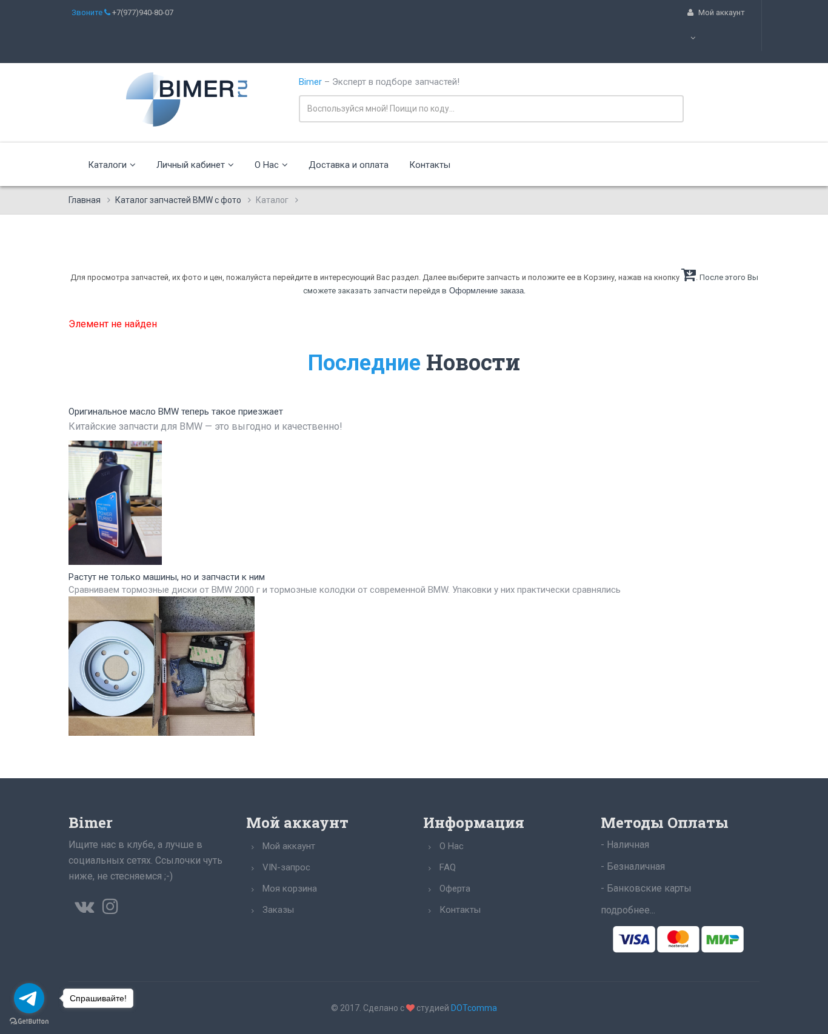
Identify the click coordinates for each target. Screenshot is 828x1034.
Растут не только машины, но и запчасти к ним (166, 577)
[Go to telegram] (29, 998)
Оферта (454, 888)
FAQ (447, 867)
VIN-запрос (286, 867)
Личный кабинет (190, 164)
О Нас (267, 164)
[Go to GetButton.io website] (29, 1022)
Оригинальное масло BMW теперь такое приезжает (175, 411)
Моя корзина (289, 888)
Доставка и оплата (349, 164)
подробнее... (628, 910)
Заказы (278, 909)
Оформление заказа (486, 290)
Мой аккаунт (288, 846)
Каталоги (107, 164)
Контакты (429, 164)
